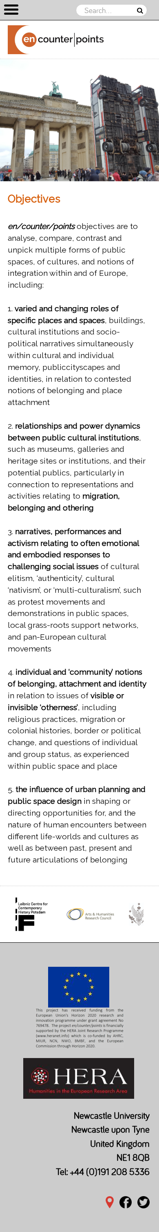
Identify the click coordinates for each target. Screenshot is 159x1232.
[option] (79, 120)
